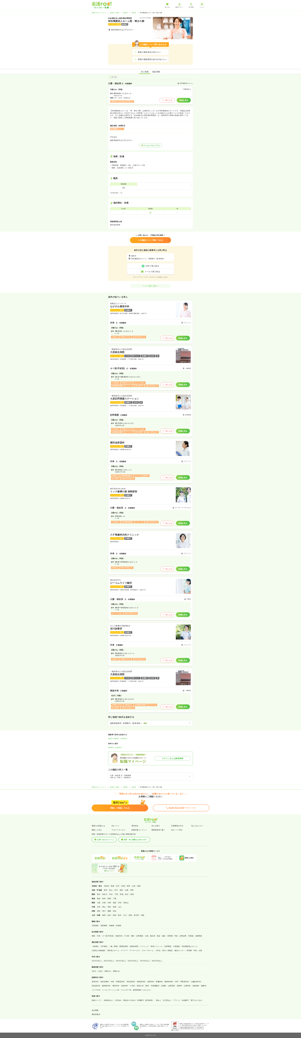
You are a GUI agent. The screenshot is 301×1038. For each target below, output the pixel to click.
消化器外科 (96, 986)
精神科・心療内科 (184, 986)
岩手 (117, 886)
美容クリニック (156, 946)
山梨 (126, 890)
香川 (104, 911)
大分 (125, 915)
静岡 (109, 898)
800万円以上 (157, 961)
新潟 (105, 890)
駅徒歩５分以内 (129, 1000)
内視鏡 (190, 936)
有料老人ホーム (113, 950)
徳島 (98, 911)
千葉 (116, 894)
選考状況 (135, 826)
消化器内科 (131, 982)
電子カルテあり (197, 1000)
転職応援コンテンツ (139, 830)
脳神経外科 (106, 986)
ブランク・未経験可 (181, 1000)
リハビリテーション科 (110, 990)
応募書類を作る (177, 826)
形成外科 (124, 986)
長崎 (114, 915)
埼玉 (111, 894)
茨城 (121, 894)
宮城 (123, 886)
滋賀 (114, 903)
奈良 (120, 903)
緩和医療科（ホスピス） (142, 990)
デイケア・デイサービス (130, 950)
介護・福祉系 (150, 936)
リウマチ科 (96, 990)
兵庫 (109, 903)
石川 (116, 890)
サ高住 (157, 950)
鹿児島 (136, 915)
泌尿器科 (171, 986)
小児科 (132, 986)
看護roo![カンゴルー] (99, 13)
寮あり (158, 1000)
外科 (176, 982)
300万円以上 (97, 961)
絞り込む (114, 77)
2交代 (94, 971)
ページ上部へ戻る (149, 286)
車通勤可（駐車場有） (115, 747)
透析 (132, 936)
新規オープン (97, 1000)
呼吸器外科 (184, 982)
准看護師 (103, 925)
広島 (98, 907)
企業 (200, 950)
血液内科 (150, 982)
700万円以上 (145, 961)
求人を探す (155, 826)
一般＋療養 (113, 946)
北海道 (106, 886)
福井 (121, 890)
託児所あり (167, 1000)
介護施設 (176, 946)
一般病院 (95, 946)
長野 (132, 890)
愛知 (98, 898)
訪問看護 (139, 936)
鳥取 (109, 907)
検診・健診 (161, 936)
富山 (111, 890)
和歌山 (126, 903)
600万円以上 (133, 961)
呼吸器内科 (120, 982)
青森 (112, 886)
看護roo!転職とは (98, 826)
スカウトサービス (118, 830)
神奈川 (104, 894)
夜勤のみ (116, 971)
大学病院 (103, 946)
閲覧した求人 (97, 830)
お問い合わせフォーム (105, 840)
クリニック (144, 946)
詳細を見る (183, 100)
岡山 (104, 907)
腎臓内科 (159, 982)
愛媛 (109, 911)
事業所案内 (96, 1014)
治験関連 (198, 936)
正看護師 (95, 925)
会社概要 (95, 1010)
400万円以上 (109, 961)
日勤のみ (107, 971)
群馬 (132, 894)
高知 (114, 911)
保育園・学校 (172, 936)
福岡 (103, 915)
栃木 (127, 894)
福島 (139, 886)
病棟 (93, 936)
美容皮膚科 (104, 982)
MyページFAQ (176, 830)
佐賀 (109, 915)
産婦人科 (140, 986)
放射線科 (195, 986)
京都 (104, 903)
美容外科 (95, 982)
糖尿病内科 (169, 982)
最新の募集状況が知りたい (149, 52)
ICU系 (126, 936)
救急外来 (119, 936)
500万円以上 (121, 961)
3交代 (100, 971)
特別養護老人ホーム (189, 946)
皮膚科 (163, 986)
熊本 (119, 915)
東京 (98, 894)
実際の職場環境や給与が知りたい (152, 59)
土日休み (118, 1000)
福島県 (125, 13)
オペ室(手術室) (108, 936)
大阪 (98, 903)
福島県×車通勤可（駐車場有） (118, 738)
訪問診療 (183, 936)
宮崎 (130, 915)
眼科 (147, 986)
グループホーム (148, 950)
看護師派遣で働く (158, 830)
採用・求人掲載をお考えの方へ (136, 840)
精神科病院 (134, 946)
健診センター (179, 950)
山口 (120, 907)
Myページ (115, 826)
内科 (112, 982)
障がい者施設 (167, 950)
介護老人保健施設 (98, 950)
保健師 (111, 925)
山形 (133, 886)
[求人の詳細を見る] (150, 322)
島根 (114, 907)
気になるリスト (197, 826)
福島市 (134, 13)
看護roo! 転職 (114, 13)
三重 (114, 898)
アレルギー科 (126, 990)
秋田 (128, 886)
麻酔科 (203, 986)
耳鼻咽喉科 (155, 986)
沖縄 (142, 915)
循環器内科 (141, 982)
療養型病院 (123, 946)
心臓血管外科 (196, 982)
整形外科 (116, 986)
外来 (98, 936)
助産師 (118, 925)
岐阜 (104, 898)
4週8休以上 (108, 1000)
